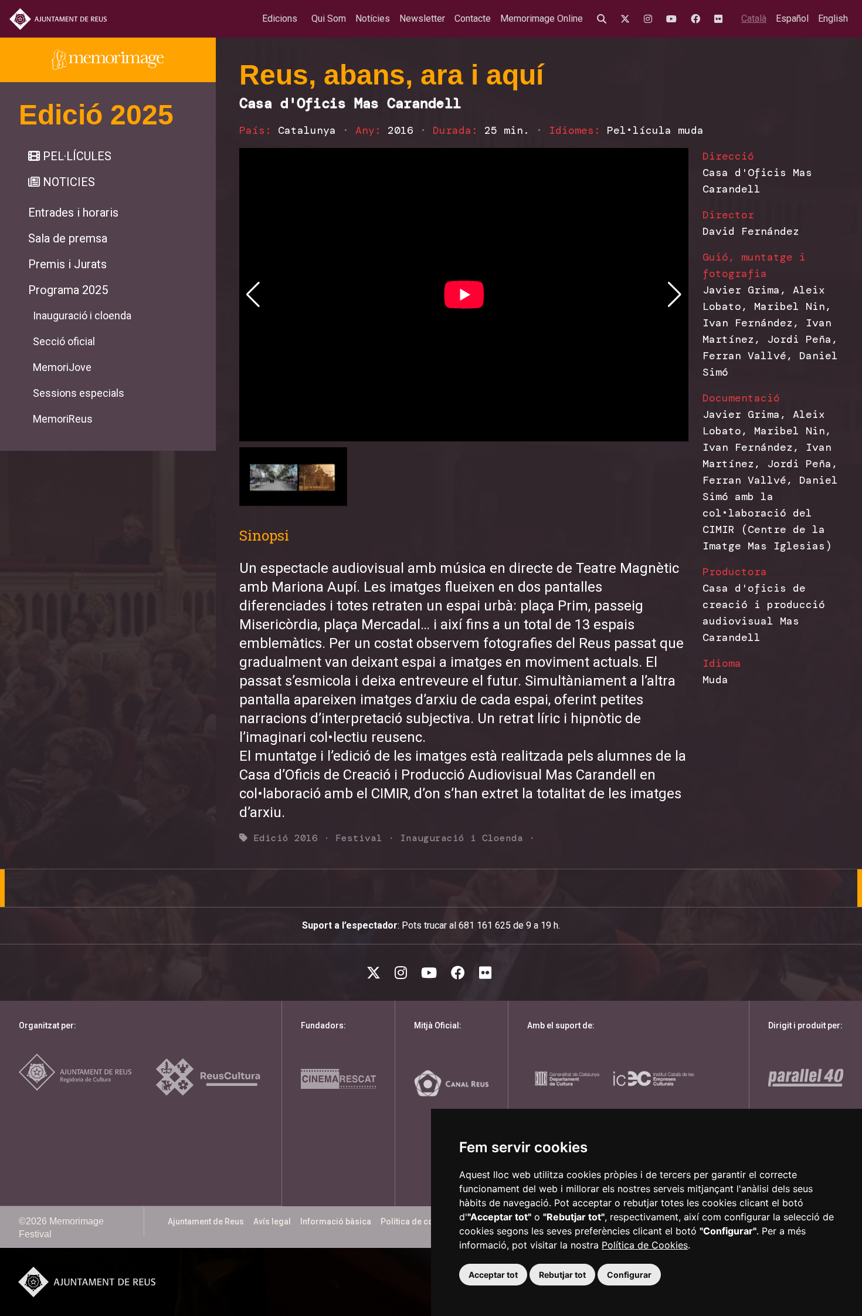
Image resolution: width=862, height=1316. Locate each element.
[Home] (108, 59)
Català (753, 18)
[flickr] (720, 18)
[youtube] (673, 18)
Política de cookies (417, 1221)
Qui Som (328, 18)
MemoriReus (63, 419)
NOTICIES (67, 182)
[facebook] (698, 18)
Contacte (472, 18)
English (833, 18)
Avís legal (272, 1221)
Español (792, 18)
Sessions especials (78, 393)
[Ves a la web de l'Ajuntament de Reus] (58, 19)
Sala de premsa (67, 238)
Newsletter (422, 18)
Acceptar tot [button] (493, 1275)
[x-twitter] (627, 18)
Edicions (279, 18)
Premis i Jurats (67, 264)
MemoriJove (62, 367)
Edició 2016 (285, 838)
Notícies (372, 18)
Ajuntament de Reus (206, 1221)
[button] (675, 295)
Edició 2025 (96, 114)
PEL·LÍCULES (75, 156)
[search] (604, 18)
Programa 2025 (68, 290)
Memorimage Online (541, 18)
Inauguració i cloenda (82, 315)
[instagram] (650, 18)
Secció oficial (64, 341)
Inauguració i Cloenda (461, 838)
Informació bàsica (335, 1221)
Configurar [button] (629, 1275)
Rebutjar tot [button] (562, 1275)
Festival (358, 838)
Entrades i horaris (73, 212)
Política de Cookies (645, 1245)
